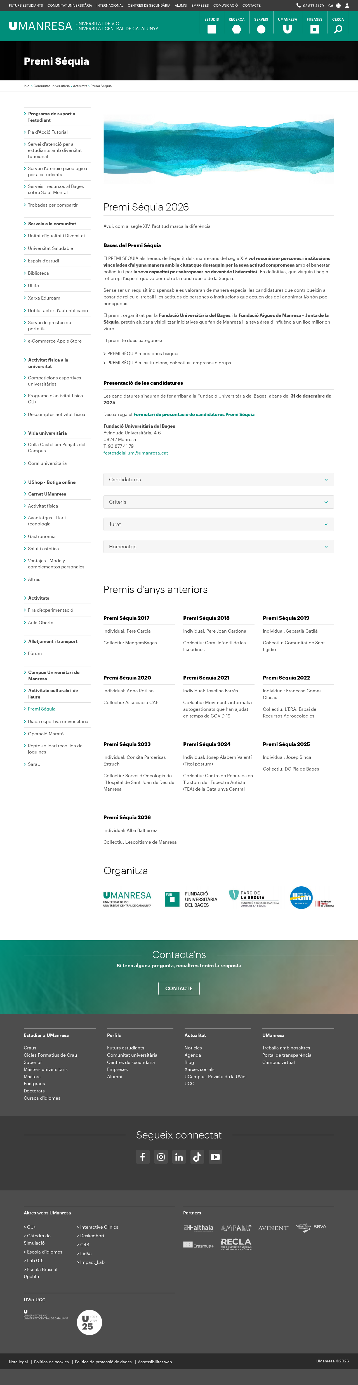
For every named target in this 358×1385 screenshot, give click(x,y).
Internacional (109, 5)
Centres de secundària (149, 5)
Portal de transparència (287, 1055)
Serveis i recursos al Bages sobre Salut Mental (56, 189)
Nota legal (18, 1361)
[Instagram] (161, 1157)
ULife (33, 285)
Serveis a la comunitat (52, 223)
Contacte (251, 5)
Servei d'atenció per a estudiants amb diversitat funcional (55, 150)
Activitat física (43, 505)
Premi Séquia (42, 708)
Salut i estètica (43, 548)
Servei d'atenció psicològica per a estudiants (57, 171)
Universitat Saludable (50, 248)
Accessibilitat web (155, 1361)
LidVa (86, 1253)
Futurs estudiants (26, 5)
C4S (84, 1244)
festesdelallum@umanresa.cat (135, 452)
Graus (30, 1047)
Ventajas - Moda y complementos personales (56, 563)
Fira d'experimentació (50, 610)
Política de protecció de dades (103, 1361)
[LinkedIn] (179, 1157)
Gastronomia (42, 536)
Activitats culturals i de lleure (53, 693)
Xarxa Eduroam (44, 297)
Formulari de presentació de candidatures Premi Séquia (194, 414)
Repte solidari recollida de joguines (55, 748)
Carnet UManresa (47, 493)
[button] (334, 5)
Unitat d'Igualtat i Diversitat (56, 235)
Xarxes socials (200, 1069)
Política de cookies (51, 1361)
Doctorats (34, 1090)
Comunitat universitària (70, 5)
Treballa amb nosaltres (286, 1047)
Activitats (80, 86)
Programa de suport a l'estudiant (51, 117)
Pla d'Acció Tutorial (48, 132)
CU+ (31, 1226)
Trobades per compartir (53, 204)
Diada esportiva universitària (58, 721)
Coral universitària (47, 463)
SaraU (34, 764)
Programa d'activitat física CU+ (55, 398)
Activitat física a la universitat (48, 363)
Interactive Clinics (99, 1226)
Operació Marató (46, 733)
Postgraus (34, 1083)
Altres (34, 579)
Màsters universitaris (46, 1069)
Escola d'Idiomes (44, 1251)
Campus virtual (278, 1062)
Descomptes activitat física (56, 414)
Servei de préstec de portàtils (49, 325)
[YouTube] (215, 1157)
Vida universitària (47, 433)
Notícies (193, 1047)
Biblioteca (38, 273)
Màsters (32, 1076)
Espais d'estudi (43, 260)
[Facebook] (143, 1157)
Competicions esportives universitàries (54, 380)
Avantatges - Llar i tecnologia (47, 520)
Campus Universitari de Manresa (53, 675)
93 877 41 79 (313, 6)
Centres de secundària (131, 1062)
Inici (27, 86)
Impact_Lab (92, 1262)
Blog (189, 1062)
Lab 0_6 (35, 1260)
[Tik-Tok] (197, 1157)
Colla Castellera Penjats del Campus (56, 447)
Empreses (200, 5)
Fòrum (35, 653)
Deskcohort (92, 1235)
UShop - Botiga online (52, 482)
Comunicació (225, 5)
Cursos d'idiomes (42, 1098)
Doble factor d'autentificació (58, 310)
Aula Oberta (40, 622)
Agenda (193, 1055)
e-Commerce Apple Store (55, 340)
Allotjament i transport (52, 641)
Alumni (181, 5)
